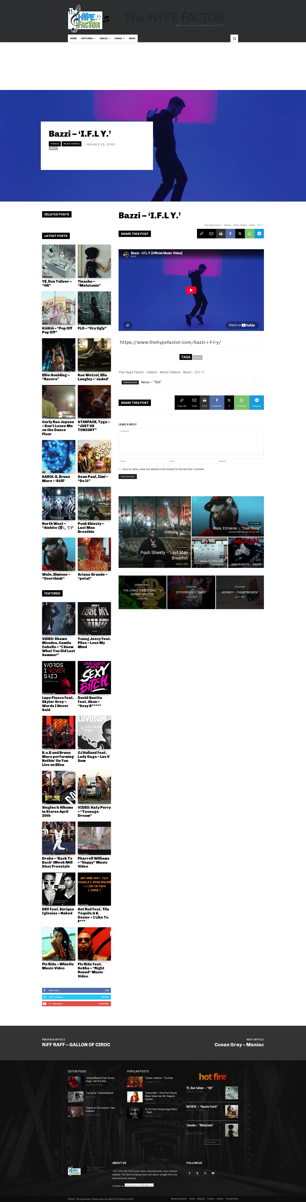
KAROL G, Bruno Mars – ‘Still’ (56, 478)
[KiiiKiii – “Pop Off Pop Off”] (58, 308)
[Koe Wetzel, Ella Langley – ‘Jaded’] (94, 355)
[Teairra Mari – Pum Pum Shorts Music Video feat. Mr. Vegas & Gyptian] (135, 1096)
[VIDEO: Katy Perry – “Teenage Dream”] (94, 787)
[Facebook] (230, 233)
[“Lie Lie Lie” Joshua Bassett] (75, 1096)
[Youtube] (213, 1173)
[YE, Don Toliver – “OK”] (58, 261)
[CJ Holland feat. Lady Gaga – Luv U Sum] (94, 732)
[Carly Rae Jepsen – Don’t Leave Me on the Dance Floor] (58, 401)
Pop (79, 417)
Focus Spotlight (48, 634)
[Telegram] (259, 233)
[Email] (211, 233)
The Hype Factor (212, 225)
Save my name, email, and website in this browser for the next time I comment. (164, 469)
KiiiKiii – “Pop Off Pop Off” (57, 330)
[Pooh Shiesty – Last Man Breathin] (94, 503)
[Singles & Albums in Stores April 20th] (58, 787)
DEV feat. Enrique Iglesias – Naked (58, 911)
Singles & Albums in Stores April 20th (57, 811)
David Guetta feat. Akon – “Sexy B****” (90, 701)
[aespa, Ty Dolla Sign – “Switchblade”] (209, 552)
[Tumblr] (197, 1173)
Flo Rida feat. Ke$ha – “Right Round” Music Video (91, 970)
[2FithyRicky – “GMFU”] (191, 592)
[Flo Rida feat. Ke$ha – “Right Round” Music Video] (94, 944)
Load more (211, 1142)
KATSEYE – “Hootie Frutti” (202, 1106)
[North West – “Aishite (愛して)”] (58, 503)
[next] (259, 382)
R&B (79, 324)
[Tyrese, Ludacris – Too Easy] (135, 1082)
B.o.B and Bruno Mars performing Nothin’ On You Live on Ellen (58, 758)
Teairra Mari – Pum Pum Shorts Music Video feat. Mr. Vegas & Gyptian (161, 1096)
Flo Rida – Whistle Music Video (58, 966)
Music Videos (72, 144)
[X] (240, 233)
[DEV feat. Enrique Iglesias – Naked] (58, 889)
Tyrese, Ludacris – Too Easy (159, 1078)
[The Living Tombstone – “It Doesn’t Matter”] (143, 592)
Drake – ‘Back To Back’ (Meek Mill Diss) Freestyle (57, 862)
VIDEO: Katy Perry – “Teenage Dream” (94, 811)
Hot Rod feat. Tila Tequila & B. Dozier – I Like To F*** (93, 915)
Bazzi (53, 148)
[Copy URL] (202, 233)
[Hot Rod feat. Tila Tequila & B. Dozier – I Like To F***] (94, 889)
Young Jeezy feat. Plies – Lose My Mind (94, 643)
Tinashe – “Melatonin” (89, 283)
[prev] (254, 382)
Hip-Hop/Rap (47, 277)
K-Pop (44, 324)
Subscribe (104, 1003)
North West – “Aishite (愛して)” (58, 525)
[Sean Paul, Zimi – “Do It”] (94, 456)
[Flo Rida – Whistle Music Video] (58, 944)
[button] (234, 38)
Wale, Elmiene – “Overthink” (56, 576)
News (44, 803)
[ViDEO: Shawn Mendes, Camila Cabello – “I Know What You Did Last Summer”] (58, 618)
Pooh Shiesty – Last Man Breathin (91, 527)
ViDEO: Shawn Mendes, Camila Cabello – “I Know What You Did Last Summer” (58, 647)
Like (107, 990)
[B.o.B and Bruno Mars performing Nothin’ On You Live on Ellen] (58, 732)
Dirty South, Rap (84, 634)
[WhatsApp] (249, 233)
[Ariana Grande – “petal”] (94, 554)
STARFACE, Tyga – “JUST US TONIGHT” (94, 426)
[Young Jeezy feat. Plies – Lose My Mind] (94, 618)
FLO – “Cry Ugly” (92, 328)
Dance (80, 277)
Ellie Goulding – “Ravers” (55, 377)
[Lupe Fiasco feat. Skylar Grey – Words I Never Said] (58, 677)
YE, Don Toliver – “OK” (57, 283)
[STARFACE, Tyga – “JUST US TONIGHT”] (94, 401)
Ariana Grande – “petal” (92, 576)
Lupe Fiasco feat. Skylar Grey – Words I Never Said (58, 703)
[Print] (221, 233)
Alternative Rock (142, 585)
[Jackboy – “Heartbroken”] (240, 592)
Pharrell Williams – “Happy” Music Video (93, 862)
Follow (105, 997)
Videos (55, 144)
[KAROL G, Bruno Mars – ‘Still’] (58, 456)
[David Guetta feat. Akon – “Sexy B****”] (94, 677)
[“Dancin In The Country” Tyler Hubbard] (75, 1111)
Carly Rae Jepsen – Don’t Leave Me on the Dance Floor (58, 428)
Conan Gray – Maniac (239, 1045)
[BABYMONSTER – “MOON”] (246, 552)
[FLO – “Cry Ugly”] (94, 308)
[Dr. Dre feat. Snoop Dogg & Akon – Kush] (135, 1113)
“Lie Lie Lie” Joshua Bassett (99, 1093)
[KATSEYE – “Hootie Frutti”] (231, 1111)
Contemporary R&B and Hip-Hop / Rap (243, 532)
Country (81, 371)
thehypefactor (138, 161)
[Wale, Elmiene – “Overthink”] (58, 554)
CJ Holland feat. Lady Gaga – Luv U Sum (93, 756)
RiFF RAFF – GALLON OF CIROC (76, 1045)
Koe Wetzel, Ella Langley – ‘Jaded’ (93, 377)
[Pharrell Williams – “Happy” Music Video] (94, 838)
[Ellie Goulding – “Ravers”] (58, 355)
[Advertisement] (153, 66)
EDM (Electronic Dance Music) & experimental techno (203, 1129)
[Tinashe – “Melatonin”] (94, 261)
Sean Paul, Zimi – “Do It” (93, 478)
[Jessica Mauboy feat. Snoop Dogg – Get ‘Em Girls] (75, 1082)
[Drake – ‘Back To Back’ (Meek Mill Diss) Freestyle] (58, 838)
